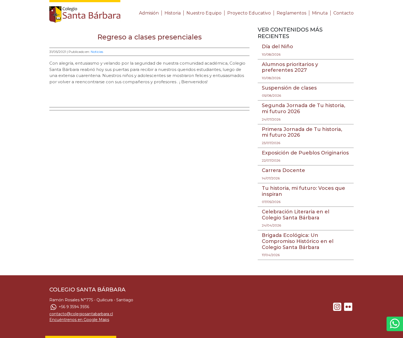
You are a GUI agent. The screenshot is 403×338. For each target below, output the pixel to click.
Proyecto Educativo (249, 13)
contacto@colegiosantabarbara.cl (81, 313)
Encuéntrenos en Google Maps (79, 319)
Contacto (343, 13)
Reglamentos (291, 13)
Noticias (97, 52)
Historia (172, 13)
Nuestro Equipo (204, 13)
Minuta (320, 13)
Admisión (149, 13)
